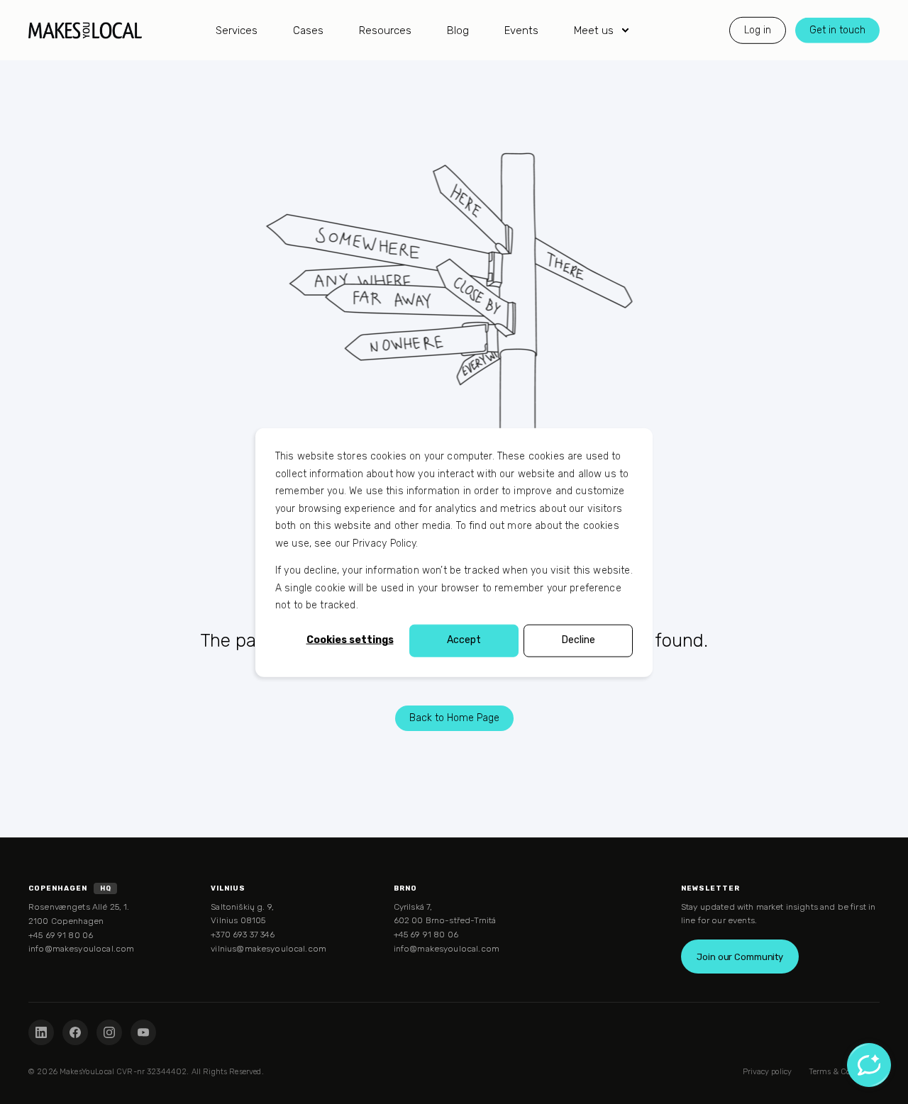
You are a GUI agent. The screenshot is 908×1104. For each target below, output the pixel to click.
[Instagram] (109, 1032)
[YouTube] (143, 1032)
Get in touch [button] (837, 29)
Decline (578, 640)
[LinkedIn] (41, 1032)
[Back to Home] (85, 30)
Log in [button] (757, 29)
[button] (17, 1086)
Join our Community (740, 957)
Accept (464, 640)
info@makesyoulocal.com (81, 949)
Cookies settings (350, 640)
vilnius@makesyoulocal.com (268, 949)
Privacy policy (767, 1071)
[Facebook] (75, 1032)
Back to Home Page (454, 718)
